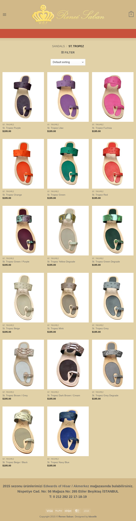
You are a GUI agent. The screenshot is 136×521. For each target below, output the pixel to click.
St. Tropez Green (56, 194)
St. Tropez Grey (100, 328)
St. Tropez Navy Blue (58, 462)
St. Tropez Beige (11, 328)
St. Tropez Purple (11, 128)
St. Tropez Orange (12, 194)
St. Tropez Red (100, 194)
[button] (4, 14)
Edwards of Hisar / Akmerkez (66, 486)
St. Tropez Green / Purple (15, 261)
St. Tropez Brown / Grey (15, 395)
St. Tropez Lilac (55, 128)
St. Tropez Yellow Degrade (61, 261)
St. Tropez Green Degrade (106, 261)
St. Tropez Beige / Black (15, 462)
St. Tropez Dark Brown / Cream (63, 395)
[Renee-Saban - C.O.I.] (68, 14)
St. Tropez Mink (55, 328)
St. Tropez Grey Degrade (105, 395)
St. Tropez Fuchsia (102, 128)
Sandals (58, 46)
